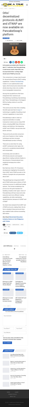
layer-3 (20, 110)
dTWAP (4, 226)
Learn (16, 392)
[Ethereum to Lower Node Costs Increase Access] (8, 292)
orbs (9, 226)
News (8, 392)
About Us (12, 396)
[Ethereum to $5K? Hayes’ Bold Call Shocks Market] (8, 276)
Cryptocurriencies (15, 224)
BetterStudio (18, 404)
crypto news (8, 224)
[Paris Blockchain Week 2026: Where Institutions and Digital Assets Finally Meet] (6, 356)
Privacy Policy (12, 394)
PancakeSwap (19, 81)
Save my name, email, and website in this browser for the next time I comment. (13, 338)
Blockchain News (6, 273)
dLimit (22, 224)
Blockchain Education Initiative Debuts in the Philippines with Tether (13, 219)
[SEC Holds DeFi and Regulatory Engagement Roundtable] (20, 292)
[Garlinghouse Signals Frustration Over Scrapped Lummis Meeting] (20, 276)
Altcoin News (6, 289)
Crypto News (6, 38)
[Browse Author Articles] (14, 241)
